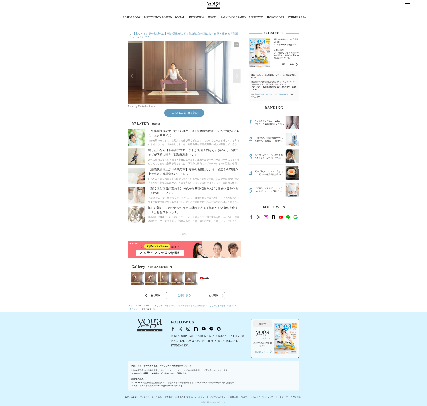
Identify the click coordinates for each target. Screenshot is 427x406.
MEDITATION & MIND (158, 18)
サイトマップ (282, 397)
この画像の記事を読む (184, 113)
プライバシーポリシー (196, 397)
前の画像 (155, 295)
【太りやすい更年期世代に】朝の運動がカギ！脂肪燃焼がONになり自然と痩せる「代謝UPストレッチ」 (185, 35)
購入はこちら (288, 64)
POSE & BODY (131, 18)
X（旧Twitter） (180, 329)
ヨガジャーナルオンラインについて (257, 397)
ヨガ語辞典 (296, 397)
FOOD (212, 18)
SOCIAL (179, 18)
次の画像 (213, 295)
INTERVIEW (196, 18)
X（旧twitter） (259, 217)
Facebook (252, 217)
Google (295, 217)
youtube (203, 329)
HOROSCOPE (275, 18)
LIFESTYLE (256, 18)
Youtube (281, 217)
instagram (266, 217)
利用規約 (179, 397)
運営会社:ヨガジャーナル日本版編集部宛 (273, 94)
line (288, 217)
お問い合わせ (131, 397)
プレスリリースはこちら (151, 397)
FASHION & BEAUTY (233, 18)
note (273, 217)
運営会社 (234, 397)
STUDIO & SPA (297, 18)
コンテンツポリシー (218, 397)
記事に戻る (184, 295)
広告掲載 (169, 397)
